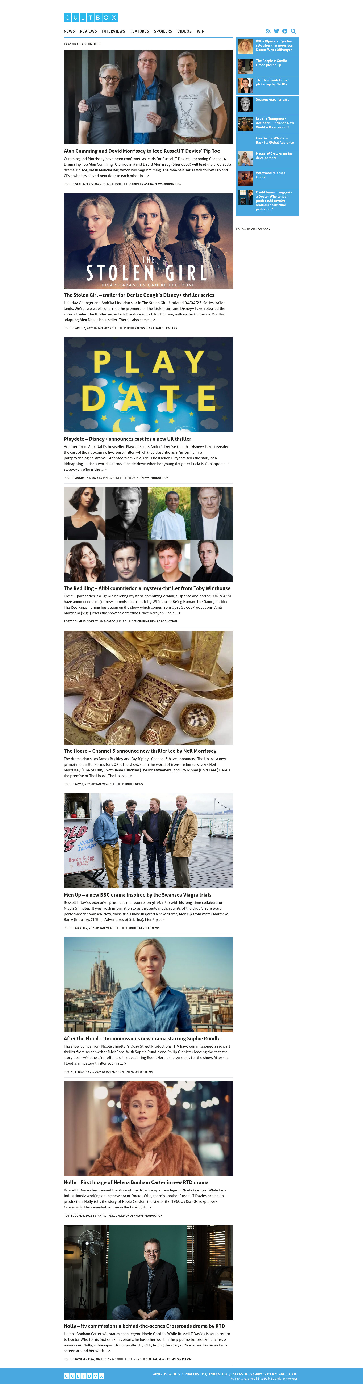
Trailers (170, 328)
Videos (184, 31)
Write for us (288, 1374)
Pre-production (179, 1359)
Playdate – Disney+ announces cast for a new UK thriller (127, 439)
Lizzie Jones (115, 184)
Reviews (88, 31)
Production (172, 184)
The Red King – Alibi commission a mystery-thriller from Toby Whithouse (147, 588)
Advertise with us (166, 1374)
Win (201, 31)
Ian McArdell (108, 328)
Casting (148, 184)
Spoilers (163, 31)
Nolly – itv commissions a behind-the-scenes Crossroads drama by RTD (144, 1326)
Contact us (190, 1374)
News (69, 31)
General (143, 621)
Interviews (113, 31)
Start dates (154, 328)
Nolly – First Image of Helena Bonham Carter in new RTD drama (136, 1182)
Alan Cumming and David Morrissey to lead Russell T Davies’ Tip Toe (142, 151)
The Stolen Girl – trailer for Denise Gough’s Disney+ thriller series (139, 295)
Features (139, 31)
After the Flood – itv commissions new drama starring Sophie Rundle (142, 1038)
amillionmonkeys (286, 1378)
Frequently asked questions (221, 1374)
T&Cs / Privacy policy (261, 1374)
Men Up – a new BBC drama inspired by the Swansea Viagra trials (138, 895)
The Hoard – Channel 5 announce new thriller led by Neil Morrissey (140, 751)
